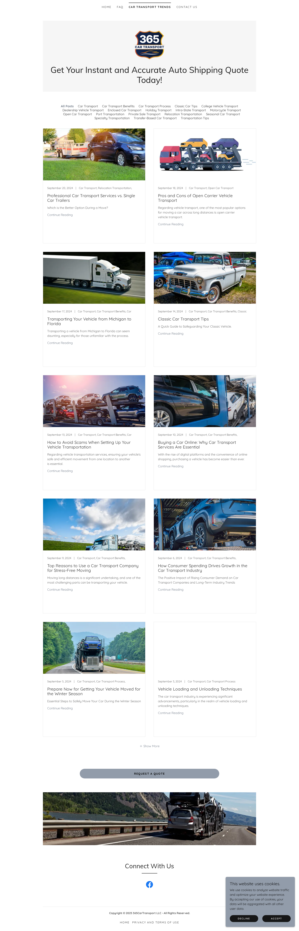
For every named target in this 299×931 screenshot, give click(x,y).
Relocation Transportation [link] (183, 114)
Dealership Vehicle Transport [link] (83, 110)
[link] (149, 45)
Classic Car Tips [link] (186, 106)
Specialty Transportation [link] (112, 118)
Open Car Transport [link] (77, 114)
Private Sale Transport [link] (144, 114)
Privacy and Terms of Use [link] (155, 922)
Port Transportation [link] (110, 114)
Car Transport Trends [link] (150, 7)
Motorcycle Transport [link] (225, 110)
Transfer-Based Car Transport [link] (155, 118)
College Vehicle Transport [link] (219, 106)
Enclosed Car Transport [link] (124, 110)
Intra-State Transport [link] (191, 110)
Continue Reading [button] (60, 215)
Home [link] (106, 7)
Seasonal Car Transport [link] (223, 114)
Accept (276, 918)
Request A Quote (149, 773)
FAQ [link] (120, 7)
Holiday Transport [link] (158, 110)
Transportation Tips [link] (195, 118)
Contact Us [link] (186, 7)
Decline (244, 918)
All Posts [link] (67, 106)
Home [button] (124, 922)
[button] (149, 746)
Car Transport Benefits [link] (118, 106)
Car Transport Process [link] (155, 106)
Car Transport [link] (88, 106)
